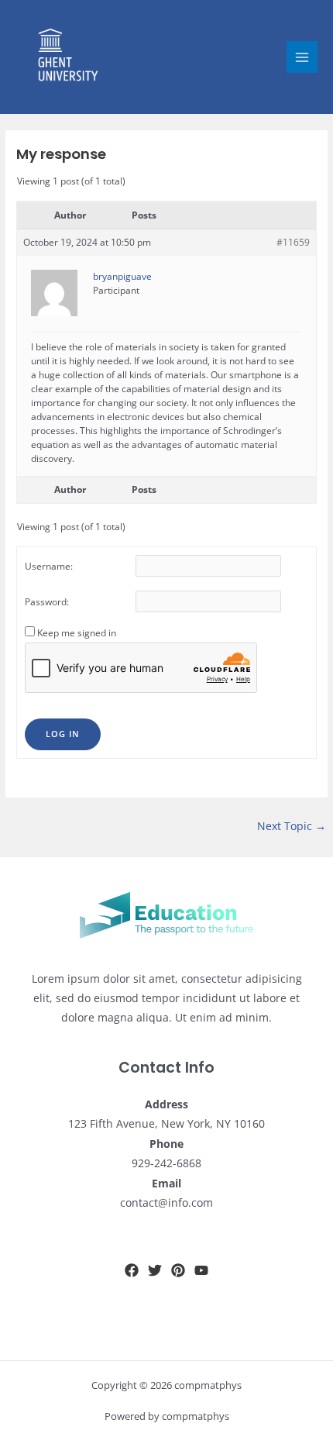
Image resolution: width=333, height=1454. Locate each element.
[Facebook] (132, 1270)
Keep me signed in (76, 632)
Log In (63, 733)
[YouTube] (201, 1270)
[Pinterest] (178, 1270)
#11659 (293, 242)
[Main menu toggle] (302, 57)
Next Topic (291, 825)
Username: (49, 566)
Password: (47, 601)
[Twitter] (155, 1270)
